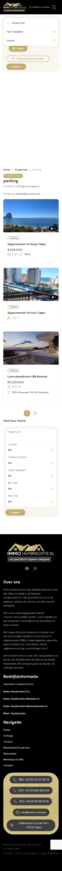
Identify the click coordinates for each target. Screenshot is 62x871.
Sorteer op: (9, 194)
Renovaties (10, 753)
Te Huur (13, 306)
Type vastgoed (16, 470)
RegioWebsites (50, 853)
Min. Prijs (13, 483)
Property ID (14, 432)
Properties (21, 170)
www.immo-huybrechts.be (18, 684)
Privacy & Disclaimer (27, 853)
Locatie (12, 444)
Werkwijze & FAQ (13, 759)
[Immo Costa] (15, 7)
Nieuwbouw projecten (16, 747)
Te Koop (13, 238)
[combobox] (31, 31)
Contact (8, 765)
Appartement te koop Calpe (26, 244)
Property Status (17, 457)
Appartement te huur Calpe (26, 313)
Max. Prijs (13, 495)
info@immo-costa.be (40, 7)
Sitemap (8, 853)
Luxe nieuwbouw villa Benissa (27, 376)
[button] (54, 7)
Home (6, 170)
